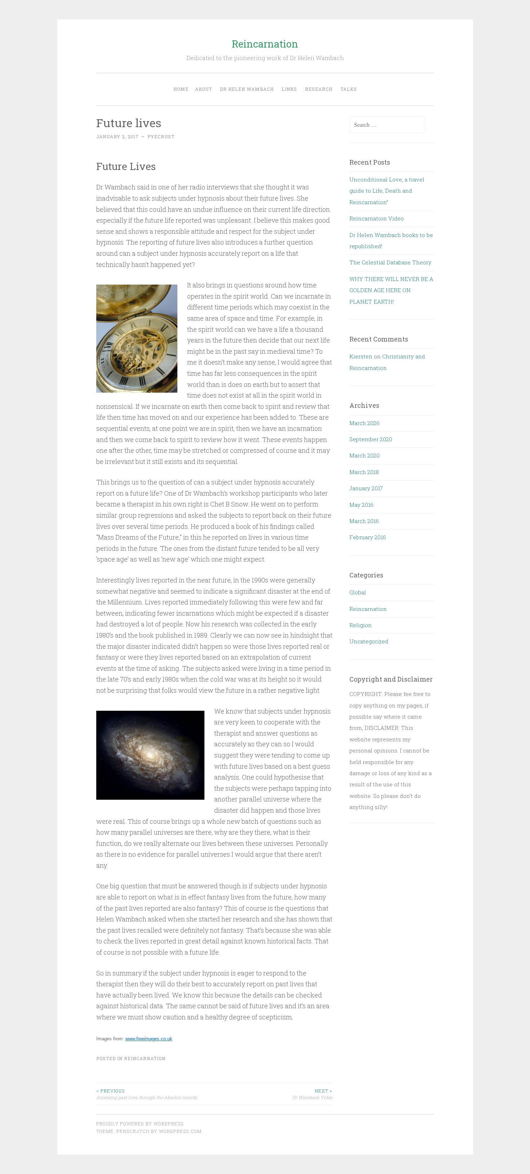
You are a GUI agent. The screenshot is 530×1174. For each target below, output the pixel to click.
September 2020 (370, 439)
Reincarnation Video (376, 218)
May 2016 (361, 504)
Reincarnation (265, 43)
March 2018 (364, 472)
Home (181, 89)
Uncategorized (368, 641)
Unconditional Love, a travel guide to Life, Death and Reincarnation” (386, 191)
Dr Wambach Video (312, 1094)
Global (357, 592)
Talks (348, 89)
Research (318, 89)
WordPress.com (180, 1131)
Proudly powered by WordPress (140, 1123)
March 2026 (364, 423)
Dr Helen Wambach (247, 89)
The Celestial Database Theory (390, 262)
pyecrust (161, 136)
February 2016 (367, 537)
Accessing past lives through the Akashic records (146, 1094)
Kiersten (360, 356)
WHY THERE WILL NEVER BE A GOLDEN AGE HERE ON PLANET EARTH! (391, 290)
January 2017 (366, 488)
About (203, 89)
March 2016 (364, 520)
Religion (360, 625)
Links (289, 89)
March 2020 (364, 455)
